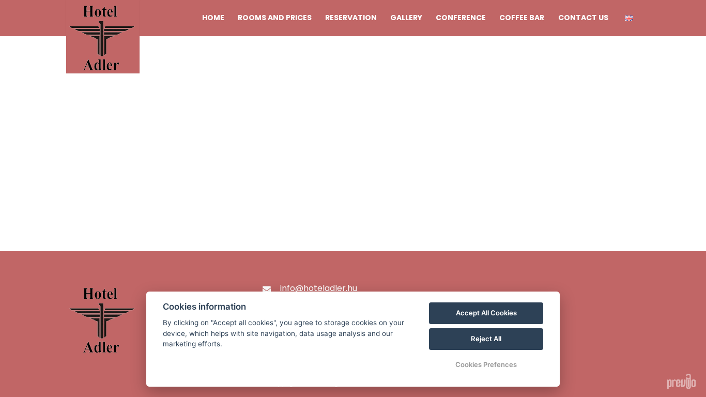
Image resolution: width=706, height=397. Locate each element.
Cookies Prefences (486, 364)
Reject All (486, 338)
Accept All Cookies (486, 313)
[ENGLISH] (629, 18)
